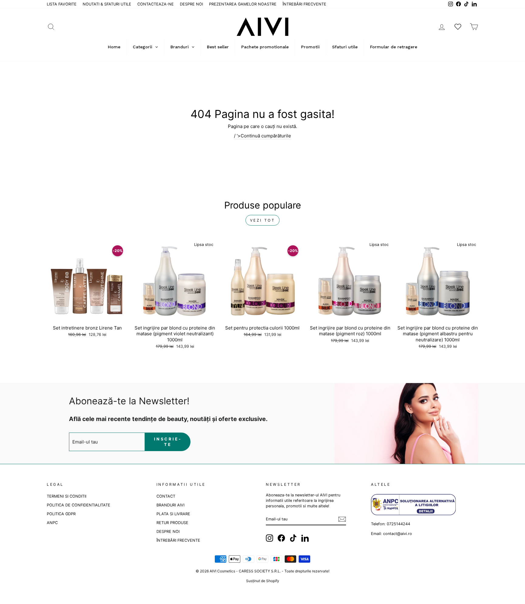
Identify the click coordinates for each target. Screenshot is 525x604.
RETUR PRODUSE (172, 522)
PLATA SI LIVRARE (173, 514)
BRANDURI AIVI (170, 505)
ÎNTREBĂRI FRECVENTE (304, 4)
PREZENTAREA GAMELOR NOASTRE (242, 4)
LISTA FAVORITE (62, 4)
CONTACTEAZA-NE (155, 4)
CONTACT (165, 496)
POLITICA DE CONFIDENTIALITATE (78, 505)
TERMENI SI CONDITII (66, 496)
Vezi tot (262, 220)
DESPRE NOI (191, 4)
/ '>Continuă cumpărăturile (262, 136)
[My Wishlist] (458, 26)
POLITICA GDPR (61, 514)
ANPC (52, 522)
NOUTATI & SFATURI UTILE (107, 4)
